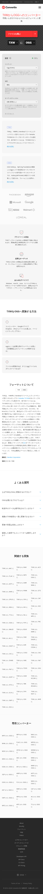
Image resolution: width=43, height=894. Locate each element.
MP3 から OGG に (8, 736)
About (22, 823)
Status (22, 835)
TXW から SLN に (8, 693)
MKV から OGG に (8, 759)
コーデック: (8, 64)
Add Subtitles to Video (16, 2)
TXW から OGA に (8, 623)
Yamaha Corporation (13, 457)
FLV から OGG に (22, 782)
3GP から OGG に (8, 774)
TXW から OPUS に (8, 599)
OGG (24, 390)
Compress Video (28, 2)
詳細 (36, 2)
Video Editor (5, 2)
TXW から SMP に (8, 700)
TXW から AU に (7, 638)
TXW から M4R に (8, 592)
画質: (6, 81)
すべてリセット (9, 114)
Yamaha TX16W (23, 398)
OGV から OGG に (8, 782)
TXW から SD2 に (8, 707)
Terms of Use (15, 883)
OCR (21, 852)
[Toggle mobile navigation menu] (39, 7)
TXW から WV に (22, 607)
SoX (24, 443)
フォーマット (21, 829)
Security (21, 826)
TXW (18, 390)
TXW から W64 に (8, 607)
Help (21, 832)
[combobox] (21, 67)
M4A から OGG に (8, 743)
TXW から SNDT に (8, 646)
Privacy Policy (27, 883)
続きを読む (10, 146)
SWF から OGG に (8, 798)
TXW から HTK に (8, 685)
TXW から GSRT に (8, 677)
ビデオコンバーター (21, 840)
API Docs (21, 859)
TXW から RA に (21, 615)
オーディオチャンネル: (11, 98)
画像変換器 (21, 849)
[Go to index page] (9, 7)
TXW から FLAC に (8, 576)
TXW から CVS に (8, 654)
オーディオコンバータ (21, 843)
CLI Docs (21, 862)
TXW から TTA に (8, 615)
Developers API (21, 856)
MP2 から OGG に (8, 805)
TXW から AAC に (8, 568)
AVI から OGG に (22, 767)
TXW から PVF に (22, 623)
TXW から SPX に (22, 599)
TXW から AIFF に (8, 584)
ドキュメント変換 (21, 846)
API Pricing (21, 865)
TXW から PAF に (8, 669)
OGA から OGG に (8, 767)
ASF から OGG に (8, 790)
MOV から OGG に (8, 751)
